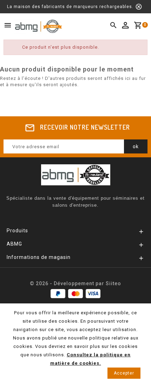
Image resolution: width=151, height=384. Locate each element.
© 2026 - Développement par (68, 283)
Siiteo (113, 283)
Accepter (124, 373)
